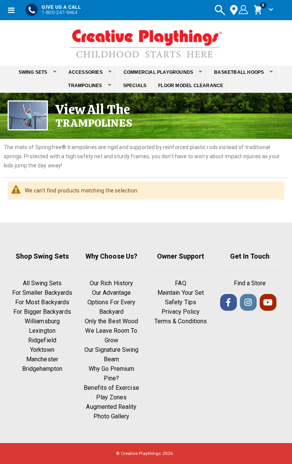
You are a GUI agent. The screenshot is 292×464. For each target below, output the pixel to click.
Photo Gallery (112, 416)
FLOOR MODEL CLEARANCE (190, 85)
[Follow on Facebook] (228, 302)
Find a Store (250, 283)
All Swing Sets (42, 283)
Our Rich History (111, 283)
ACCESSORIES (85, 72)
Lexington (42, 330)
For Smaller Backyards (42, 292)
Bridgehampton (42, 368)
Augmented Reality (111, 406)
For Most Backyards (42, 302)
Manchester (42, 359)
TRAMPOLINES (85, 85)
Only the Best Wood (111, 321)
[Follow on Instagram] (248, 302)
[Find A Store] (234, 10)
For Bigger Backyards (42, 311)
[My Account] (242, 9)
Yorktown (42, 349)
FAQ (180, 283)
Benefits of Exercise (111, 387)
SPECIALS (135, 85)
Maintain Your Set (180, 292)
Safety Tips (180, 302)
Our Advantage (111, 292)
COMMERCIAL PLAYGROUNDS (158, 72)
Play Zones (111, 397)
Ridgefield (42, 340)
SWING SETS (33, 72)
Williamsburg (42, 321)
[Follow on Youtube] (268, 302)
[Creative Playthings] (146, 41)
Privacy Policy (181, 311)
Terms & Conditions (180, 321)
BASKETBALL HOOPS (239, 72)
